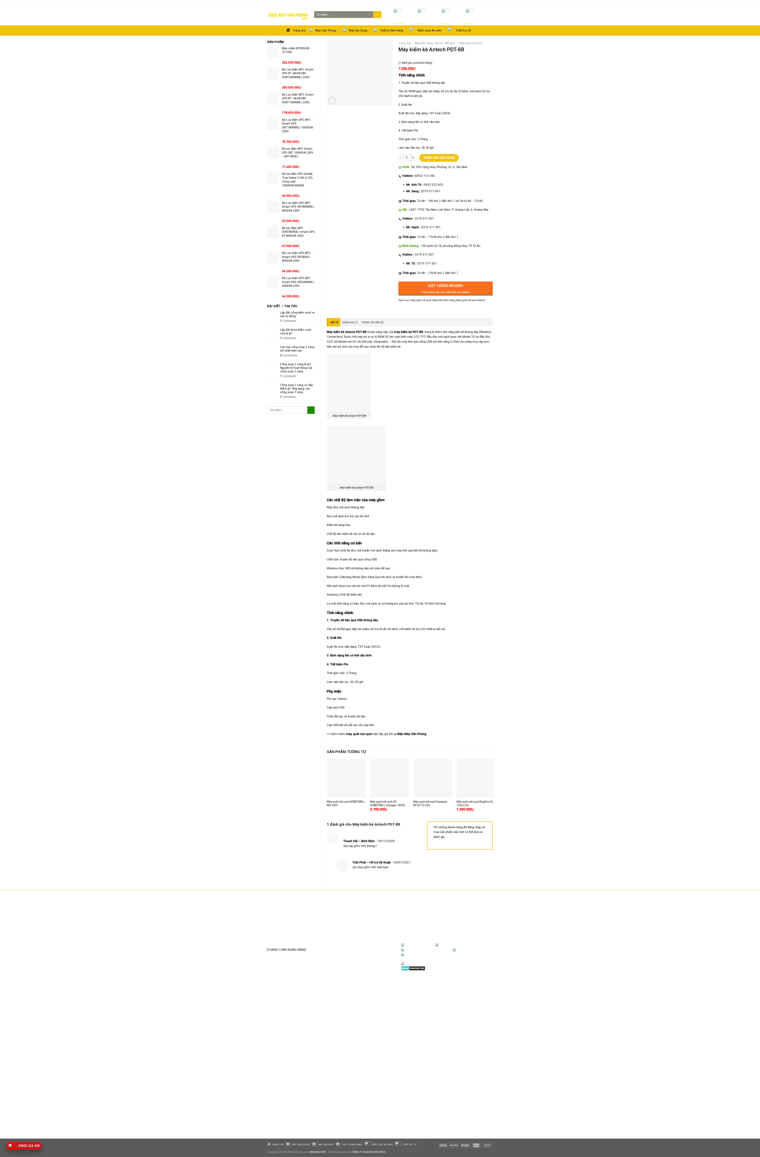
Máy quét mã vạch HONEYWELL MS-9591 (346, 803)
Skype (442, 954)
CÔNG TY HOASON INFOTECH (369, 1151)
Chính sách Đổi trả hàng (363, 921)
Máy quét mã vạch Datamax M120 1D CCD (430, 803)
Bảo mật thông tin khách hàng (367, 939)
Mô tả (334, 322)
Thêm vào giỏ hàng (439, 158)
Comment (288, 321)
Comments (288, 355)
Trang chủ (404, 43)
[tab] (333, 322)
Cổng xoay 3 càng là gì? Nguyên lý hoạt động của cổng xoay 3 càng (296, 367)
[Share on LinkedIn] (429, 309)
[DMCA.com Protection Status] (413, 968)
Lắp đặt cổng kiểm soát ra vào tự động (297, 314)
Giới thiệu (457, 3)
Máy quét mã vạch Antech (470, 300)
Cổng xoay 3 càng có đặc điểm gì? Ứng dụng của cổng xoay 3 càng (296, 388)
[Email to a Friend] (415, 309)
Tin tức (446, 3)
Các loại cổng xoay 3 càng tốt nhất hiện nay (297, 348)
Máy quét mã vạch (470, 43)
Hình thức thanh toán (362, 933)
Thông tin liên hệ (372, 322)
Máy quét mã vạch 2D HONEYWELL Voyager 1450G (387, 803)
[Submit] (376, 15)
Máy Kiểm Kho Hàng (443, 300)
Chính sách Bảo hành (362, 915)
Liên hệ (468, 3)
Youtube (446, 950)
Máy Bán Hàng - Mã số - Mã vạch (435, 43)
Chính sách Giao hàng (362, 927)
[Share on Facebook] (402, 309)
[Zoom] (331, 100)
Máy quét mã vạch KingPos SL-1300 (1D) (475, 803)
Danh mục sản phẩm (477, 945)
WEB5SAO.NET (317, 1151)
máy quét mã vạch (359, 734)
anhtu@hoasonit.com (286, 940)
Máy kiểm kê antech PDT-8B (349, 415)
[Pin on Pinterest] (422, 309)
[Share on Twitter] (409, 309)
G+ (488, 950)
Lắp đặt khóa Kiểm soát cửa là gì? (295, 331)
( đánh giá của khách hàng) (415, 62)
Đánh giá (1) (350, 322)
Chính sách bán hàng (361, 909)
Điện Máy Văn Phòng (411, 734)
